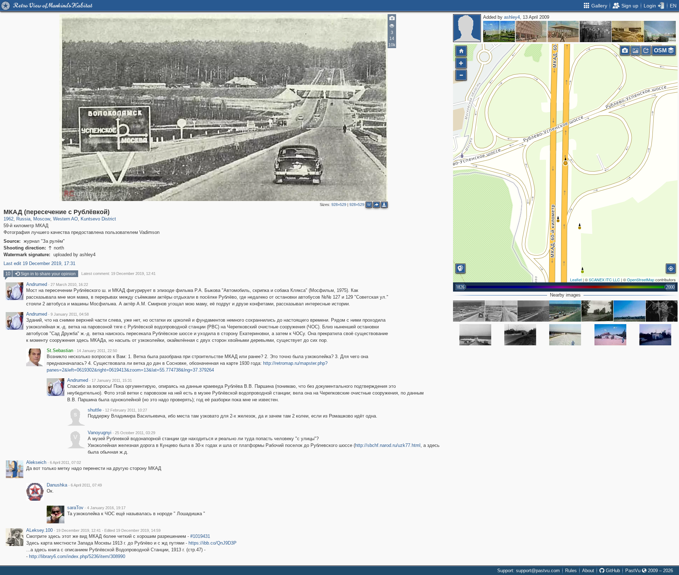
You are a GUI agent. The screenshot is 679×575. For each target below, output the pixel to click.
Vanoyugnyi (99, 432)
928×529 (338, 204)
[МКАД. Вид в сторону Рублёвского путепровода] (565, 311)
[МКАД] (520, 334)
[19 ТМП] (628, 31)
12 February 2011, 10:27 (126, 410)
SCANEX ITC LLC (604, 279)
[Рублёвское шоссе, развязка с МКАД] (597, 311)
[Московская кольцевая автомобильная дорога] (501, 311)
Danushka (57, 485)
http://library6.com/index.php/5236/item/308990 (77, 556)
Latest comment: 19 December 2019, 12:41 (118, 273)
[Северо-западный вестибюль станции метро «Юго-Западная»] (563, 31)
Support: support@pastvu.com (528, 570)
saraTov (75, 507)
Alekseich (36, 462)
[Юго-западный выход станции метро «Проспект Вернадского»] (531, 31)
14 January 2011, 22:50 (97, 351)
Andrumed (36, 284)
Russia (23, 219)
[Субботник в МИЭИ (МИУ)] (595, 31)
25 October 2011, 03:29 (135, 433)
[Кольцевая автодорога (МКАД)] (475, 334)
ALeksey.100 (39, 530)
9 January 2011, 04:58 (70, 314)
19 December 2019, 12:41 (78, 530)
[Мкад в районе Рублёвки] (533, 311)
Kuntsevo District (98, 219)
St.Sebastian (60, 350)
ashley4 (512, 17)
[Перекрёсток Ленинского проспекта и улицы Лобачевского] (499, 31)
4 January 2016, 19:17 (106, 508)
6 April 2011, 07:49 (86, 485)
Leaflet (576, 279)
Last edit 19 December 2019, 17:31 (39, 263)
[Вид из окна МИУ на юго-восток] (660, 31)
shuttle (94, 410)
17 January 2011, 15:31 (112, 380)
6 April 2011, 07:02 (65, 462)
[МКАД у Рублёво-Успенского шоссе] (469, 311)
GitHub (612, 570)
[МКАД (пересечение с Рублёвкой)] (565, 163)
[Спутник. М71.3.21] (662, 311)
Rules (571, 570)
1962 (8, 219)
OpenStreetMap (640, 279)
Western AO (65, 219)
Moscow (41, 219)
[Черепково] (629, 311)
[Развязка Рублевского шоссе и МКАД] (565, 334)
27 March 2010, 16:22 (69, 284)
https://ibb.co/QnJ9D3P (212, 543)
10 (7, 273)
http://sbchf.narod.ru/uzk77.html (387, 445)
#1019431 (200, 536)
